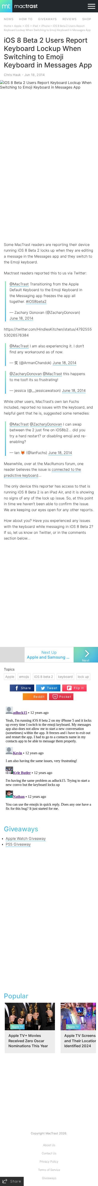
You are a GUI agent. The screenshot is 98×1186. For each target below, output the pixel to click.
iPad (35, 26)
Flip (76, 686)
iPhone (45, 26)
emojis (24, 677)
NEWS (8, 19)
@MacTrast (19, 284)
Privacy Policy (49, 1161)
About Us (49, 1145)
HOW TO (25, 19)
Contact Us (49, 1153)
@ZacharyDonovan (26, 373)
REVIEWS (69, 19)
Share (26, 688)
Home (7, 26)
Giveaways (49, 1178)
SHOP (86, 19)
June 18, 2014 (21, 318)
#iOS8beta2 (36, 301)
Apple (17, 26)
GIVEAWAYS (47, 19)
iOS (27, 26)
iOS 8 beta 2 (43, 677)
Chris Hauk (12, 75)
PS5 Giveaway (18, 844)
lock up (83, 677)
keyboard (65, 677)
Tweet (52, 688)
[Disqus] (49, 762)
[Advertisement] (49, 189)
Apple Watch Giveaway (26, 838)
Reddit (39, 697)
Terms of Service (49, 1170)
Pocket (65, 697)
